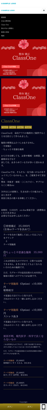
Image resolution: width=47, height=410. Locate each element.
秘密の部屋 (5, 32)
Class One (5, 24)
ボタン (10, 407)
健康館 (3, 17)
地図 (2, 35)
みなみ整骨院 (6, 21)
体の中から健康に (7, 28)
